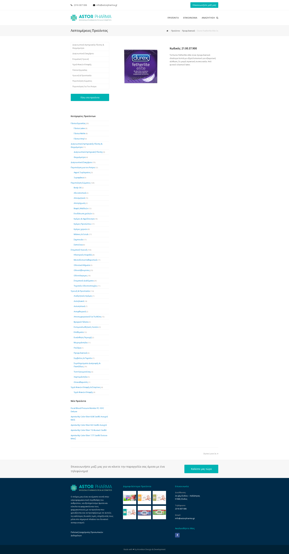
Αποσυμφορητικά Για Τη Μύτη (87, 316)
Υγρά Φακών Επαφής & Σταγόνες (86, 387)
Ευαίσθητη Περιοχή (83, 337)
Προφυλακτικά (80, 353)
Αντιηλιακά (79, 301)
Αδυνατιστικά (80, 192)
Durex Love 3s (210, 453)
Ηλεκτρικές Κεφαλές (83, 254)
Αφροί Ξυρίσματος (82, 172)
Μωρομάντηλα (80, 342)
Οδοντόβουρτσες (82, 270)
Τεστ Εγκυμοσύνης (82, 371)
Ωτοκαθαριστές (81, 382)
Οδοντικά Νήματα (82, 265)
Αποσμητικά (79, 198)
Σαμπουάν (78, 239)
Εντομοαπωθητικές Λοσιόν (86, 327)
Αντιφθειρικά (80, 311)
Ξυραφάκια (79, 177)
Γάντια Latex (79, 128)
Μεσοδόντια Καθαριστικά (85, 259)
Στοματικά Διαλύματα (83, 280)
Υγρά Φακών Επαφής (82, 64)
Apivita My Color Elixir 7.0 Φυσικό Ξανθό (89, 430)
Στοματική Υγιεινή (80, 59)
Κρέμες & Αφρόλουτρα (84, 218)
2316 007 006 (80, 5)
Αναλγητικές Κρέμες (83, 295)
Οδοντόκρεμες (80, 275)
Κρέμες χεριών (80, 229)
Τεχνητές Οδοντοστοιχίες (85, 285)
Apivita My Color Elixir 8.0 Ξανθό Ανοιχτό (89, 425)
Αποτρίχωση (79, 203)
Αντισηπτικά (79, 306)
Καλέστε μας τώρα (201, 469)
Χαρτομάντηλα (80, 376)
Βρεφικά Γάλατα (81, 322)
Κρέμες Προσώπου (82, 224)
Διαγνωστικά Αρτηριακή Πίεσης (88, 152)
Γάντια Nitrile (79, 133)
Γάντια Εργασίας (79, 70)
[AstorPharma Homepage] (91, 490)
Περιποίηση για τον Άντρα (83, 167)
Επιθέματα (79, 332)
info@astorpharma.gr (106, 5)
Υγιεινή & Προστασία (81, 75)
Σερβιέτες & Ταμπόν (83, 358)
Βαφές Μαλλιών (81, 208)
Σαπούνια (78, 244)
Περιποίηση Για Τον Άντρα (84, 86)
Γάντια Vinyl (79, 138)
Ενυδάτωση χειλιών (83, 213)
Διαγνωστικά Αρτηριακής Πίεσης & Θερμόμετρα (88, 46)
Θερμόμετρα (79, 157)
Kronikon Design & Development (151, 549)
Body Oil (77, 187)
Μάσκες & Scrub (81, 234)
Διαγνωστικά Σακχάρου (83, 53)
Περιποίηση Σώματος (82, 80)
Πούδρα (77, 347)
